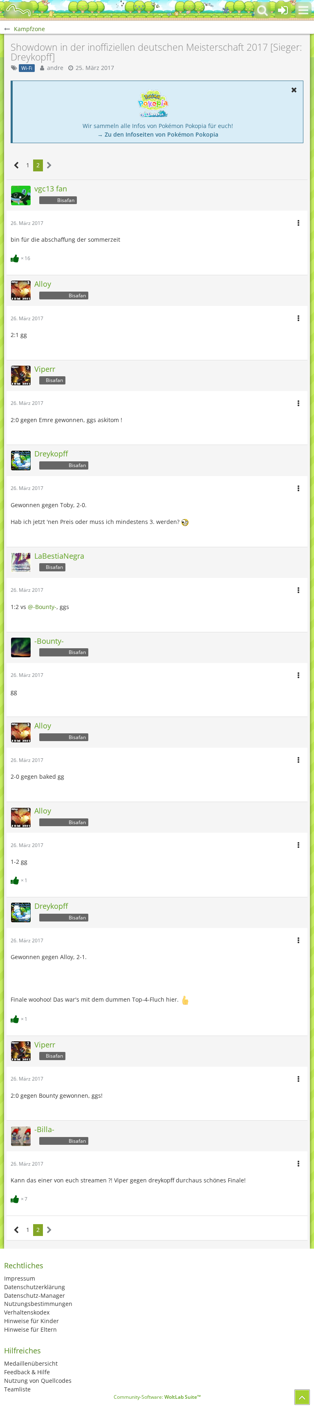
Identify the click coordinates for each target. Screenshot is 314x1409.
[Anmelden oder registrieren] (283, 10)
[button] (303, 10)
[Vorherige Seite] (16, 165)
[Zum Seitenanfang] (302, 1397)
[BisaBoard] (18, 10)
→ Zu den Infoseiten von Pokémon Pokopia (157, 134)
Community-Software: (157, 1396)
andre (55, 68)
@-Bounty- (42, 607)
